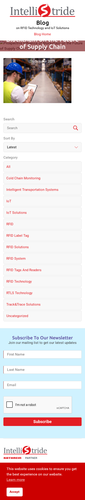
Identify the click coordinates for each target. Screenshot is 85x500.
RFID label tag (17, 236)
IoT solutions (16, 213)
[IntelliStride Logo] (42, 10)
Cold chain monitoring (23, 178)
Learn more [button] (16, 479)
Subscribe (42, 421)
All (8, 167)
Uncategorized (17, 316)
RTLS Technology (19, 293)
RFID (9, 224)
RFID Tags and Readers (23, 270)
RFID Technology (19, 281)
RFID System (16, 259)
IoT (8, 201)
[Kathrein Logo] (20, 458)
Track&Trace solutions (23, 304)
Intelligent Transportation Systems (32, 190)
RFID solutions (17, 247)
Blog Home (42, 34)
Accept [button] (14, 492)
